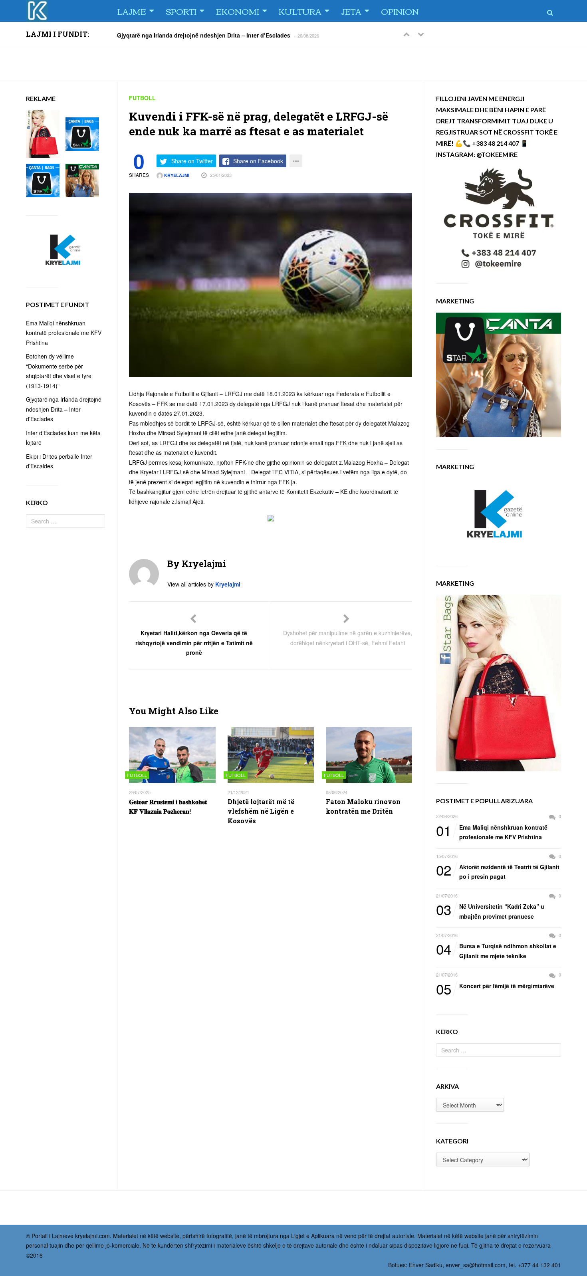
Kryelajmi (176, 175)
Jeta (351, 11)
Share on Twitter (192, 161)
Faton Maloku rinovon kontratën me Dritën (363, 806)
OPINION (400, 11)
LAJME (131, 11)
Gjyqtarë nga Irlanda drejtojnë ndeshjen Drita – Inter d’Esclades (203, 35)
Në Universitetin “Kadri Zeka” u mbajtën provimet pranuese (490, 911)
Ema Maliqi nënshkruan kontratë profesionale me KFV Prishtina (491, 831)
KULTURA (300, 11)
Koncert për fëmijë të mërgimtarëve (495, 986)
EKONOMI (237, 11)
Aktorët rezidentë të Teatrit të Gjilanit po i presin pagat (497, 871)
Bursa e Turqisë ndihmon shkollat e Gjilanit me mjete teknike (496, 950)
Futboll (142, 98)
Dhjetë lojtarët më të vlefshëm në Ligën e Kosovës (261, 811)
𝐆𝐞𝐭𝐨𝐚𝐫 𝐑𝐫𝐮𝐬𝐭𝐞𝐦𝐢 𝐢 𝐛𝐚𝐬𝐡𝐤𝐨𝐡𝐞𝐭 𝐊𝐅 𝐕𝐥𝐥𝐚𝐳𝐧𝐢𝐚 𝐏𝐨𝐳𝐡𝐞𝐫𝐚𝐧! (168, 806)
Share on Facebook (258, 161)
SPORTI (181, 11)
